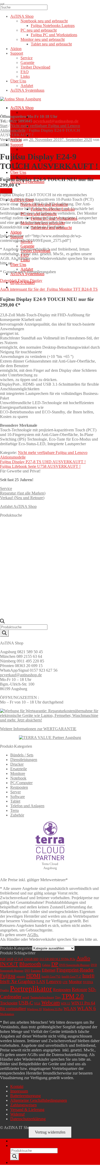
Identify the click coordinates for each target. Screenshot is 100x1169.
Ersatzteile (18, 769)
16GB (9, 959)
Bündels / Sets (21, 755)
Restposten (19, 787)
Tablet (15, 801)
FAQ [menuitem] (25, 72)
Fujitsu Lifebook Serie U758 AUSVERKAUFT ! (40, 466)
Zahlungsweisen (23, 1105)
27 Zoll (18, 959)
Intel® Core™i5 (51, 976)
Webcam (50, 1002)
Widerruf (17, 1114)
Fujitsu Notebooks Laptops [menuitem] (53, 25)
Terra (14, 810)
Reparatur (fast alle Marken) (22, 493)
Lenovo (54, 981)
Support (16, 144)
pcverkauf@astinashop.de (55, 121)
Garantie (27, 246)
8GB (2, 959)
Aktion (16, 232)
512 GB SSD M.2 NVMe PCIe (57, 959)
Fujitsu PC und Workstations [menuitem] (54, 35)
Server (15, 792)
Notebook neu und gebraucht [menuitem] (44, 21)
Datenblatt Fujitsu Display (21, 280)
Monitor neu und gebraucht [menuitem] (43, 39)
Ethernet (48, 970)
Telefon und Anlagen (27, 806)
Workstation (7, 1014)
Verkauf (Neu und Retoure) (22, 498)
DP (54, 964)
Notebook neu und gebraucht (44, 112)
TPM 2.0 (73, 996)
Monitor (75, 982)
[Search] (4, 633)
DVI (27, 970)
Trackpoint (8, 1003)
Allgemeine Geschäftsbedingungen (38, 1100)
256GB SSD (31, 959)
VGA (37, 1003)
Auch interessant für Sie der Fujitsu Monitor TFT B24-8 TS (49, 289)
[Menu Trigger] (2, 3)
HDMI (33, 975)
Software (17, 796)
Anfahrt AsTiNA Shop (18, 506)
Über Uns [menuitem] (18, 81)
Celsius (46, 965)
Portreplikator (31, 988)
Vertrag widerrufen (50, 1132)
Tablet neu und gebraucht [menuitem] (51, 44)
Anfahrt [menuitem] (27, 85)
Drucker (17, 764)
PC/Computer (21, 783)
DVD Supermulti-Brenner (74, 965)
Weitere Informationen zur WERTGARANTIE (38, 729)
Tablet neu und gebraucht (51, 135)
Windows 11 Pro (53, 1009)
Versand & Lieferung (27, 1109)
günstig (20, 976)
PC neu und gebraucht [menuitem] (39, 30)
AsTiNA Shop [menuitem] (22, 16)
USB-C (25, 1002)
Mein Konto (20, 1141)
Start (3, 125)
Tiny (58, 997)
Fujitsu (7, 975)
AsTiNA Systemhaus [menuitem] (27, 90)
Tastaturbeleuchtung (42, 997)
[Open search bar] (2, 622)
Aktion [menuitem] (16, 48)
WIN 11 (65, 1003)
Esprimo (36, 970)
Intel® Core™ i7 (71, 976)
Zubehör (17, 815)
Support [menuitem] (16, 53)
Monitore (17, 773)
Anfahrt (27, 269)
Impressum (19, 1091)
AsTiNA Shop (22, 108)
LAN (40, 982)
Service (27, 149)
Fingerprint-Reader (75, 970)
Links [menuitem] (25, 76)
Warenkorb (20, 1162)
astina (4, 144)
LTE (65, 982)
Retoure (79, 989)
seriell (25, 997)
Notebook (18, 778)
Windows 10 (34, 1009)
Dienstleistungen (23, 759)
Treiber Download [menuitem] (35, 67)
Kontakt (16, 1086)
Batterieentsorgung (25, 1096)
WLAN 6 (86, 1008)
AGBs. (33, 935)
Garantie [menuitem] (27, 62)
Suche (15, 1145)
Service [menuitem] (27, 58)
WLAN (70, 1008)
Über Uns (18, 172)
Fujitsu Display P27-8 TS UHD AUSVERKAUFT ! (43, 462)
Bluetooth (30, 964)
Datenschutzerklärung (28, 1119)
